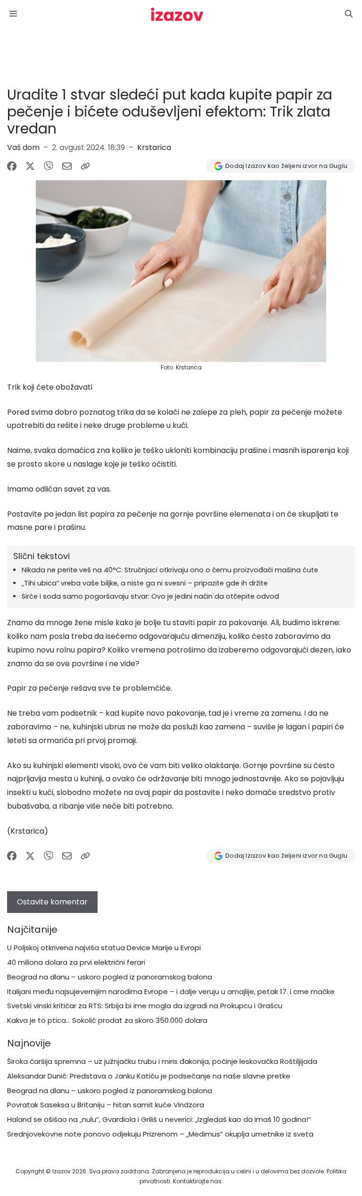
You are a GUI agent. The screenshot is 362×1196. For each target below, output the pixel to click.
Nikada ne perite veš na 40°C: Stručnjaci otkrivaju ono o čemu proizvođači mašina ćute (170, 570)
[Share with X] (30, 166)
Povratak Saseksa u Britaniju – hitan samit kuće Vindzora (105, 1105)
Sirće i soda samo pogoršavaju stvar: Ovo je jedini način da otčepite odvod (150, 596)
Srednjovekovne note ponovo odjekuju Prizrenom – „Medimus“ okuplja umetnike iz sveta (160, 1134)
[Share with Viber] (48, 166)
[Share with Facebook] (11, 166)
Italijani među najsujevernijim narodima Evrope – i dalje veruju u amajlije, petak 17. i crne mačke (171, 991)
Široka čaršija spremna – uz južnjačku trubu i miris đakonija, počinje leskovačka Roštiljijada (162, 1061)
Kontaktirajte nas (197, 1181)
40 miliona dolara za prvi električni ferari (76, 962)
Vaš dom (23, 147)
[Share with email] (67, 166)
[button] (349, 14)
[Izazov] (177, 14)
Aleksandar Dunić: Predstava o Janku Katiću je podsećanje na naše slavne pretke (148, 1076)
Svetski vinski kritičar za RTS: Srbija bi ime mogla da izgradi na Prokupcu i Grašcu (144, 1006)
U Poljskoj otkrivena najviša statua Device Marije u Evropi (104, 948)
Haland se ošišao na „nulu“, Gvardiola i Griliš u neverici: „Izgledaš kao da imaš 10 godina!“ (159, 1119)
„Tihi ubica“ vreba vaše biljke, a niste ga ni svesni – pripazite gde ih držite (145, 583)
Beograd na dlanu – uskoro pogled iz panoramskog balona (109, 977)
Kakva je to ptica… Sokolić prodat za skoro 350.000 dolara (107, 1020)
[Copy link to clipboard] (85, 166)
